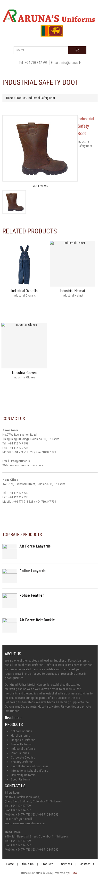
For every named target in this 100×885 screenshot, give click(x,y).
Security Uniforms (22, 762)
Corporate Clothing (23, 757)
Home (9, 98)
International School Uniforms (29, 770)
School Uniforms (21, 731)
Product (21, 98)
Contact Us (87, 864)
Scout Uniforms (21, 779)
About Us (27, 864)
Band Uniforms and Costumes (29, 766)
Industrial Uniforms (23, 748)
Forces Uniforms (21, 744)
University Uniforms (23, 775)
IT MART (74, 873)
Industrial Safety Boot (41, 98)
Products (47, 864)
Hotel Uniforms (20, 735)
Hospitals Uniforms (23, 740)
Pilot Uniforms (20, 753)
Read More (24, 305)
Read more (13, 717)
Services (66, 864)
